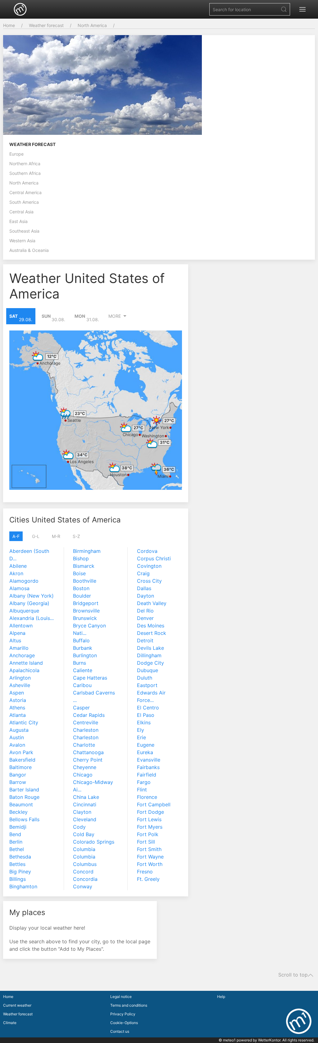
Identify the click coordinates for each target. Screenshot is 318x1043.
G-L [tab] (35, 536)
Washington (153, 435)
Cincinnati (84, 804)
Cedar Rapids (89, 715)
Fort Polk (147, 834)
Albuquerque (24, 611)
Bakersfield (22, 760)
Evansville (148, 760)
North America (92, 25)
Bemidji (17, 827)
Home (9, 25)
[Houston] (114, 467)
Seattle (74, 420)
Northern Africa (24, 163)
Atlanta (17, 715)
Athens (17, 707)
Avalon (17, 745)
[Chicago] (126, 427)
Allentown (21, 625)
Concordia (85, 879)
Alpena (17, 633)
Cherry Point (87, 760)
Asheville (19, 685)
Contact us (119, 1031)
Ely (140, 730)
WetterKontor (269, 1040)
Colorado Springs (93, 842)
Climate (9, 1022)
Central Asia (21, 211)
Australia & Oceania (29, 250)
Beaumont (21, 804)
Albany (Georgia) (29, 603)
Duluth (144, 678)
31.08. (87, 317)
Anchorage (50, 363)
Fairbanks (148, 767)
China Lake (86, 797)
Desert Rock (151, 633)
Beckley (18, 812)
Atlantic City (23, 722)
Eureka (145, 752)
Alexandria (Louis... (31, 618)
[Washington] (152, 443)
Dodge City (150, 663)
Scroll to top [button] (293, 975)
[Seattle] (65, 413)
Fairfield (146, 775)
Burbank (82, 648)
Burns (79, 663)
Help (221, 996)
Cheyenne (84, 767)
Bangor (17, 775)
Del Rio (145, 611)
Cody (79, 827)
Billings (17, 879)
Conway (82, 886)
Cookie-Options (124, 1022)
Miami (163, 476)
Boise (79, 573)
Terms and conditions (128, 1005)
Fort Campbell (153, 804)
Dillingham (149, 655)
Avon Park (21, 752)
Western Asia (22, 240)
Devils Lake (150, 648)
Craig (143, 573)
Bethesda (20, 857)
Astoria (17, 700)
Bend (15, 834)
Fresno (145, 871)
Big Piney (20, 871)
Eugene (145, 745)
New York (159, 427)
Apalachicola (24, 670)
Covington (149, 566)
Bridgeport (85, 603)
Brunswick (85, 618)
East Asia (18, 221)
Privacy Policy (122, 1014)
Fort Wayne (150, 857)
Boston (81, 588)
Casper (81, 707)
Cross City (149, 581)
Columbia (84, 849)
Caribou (82, 685)
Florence (147, 797)
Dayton (145, 596)
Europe (16, 154)
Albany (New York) (31, 596)
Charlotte (84, 745)
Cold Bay (83, 834)
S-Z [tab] (76, 536)
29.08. (20, 317)
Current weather (17, 1005)
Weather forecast (46, 25)
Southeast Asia (24, 231)
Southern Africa (25, 173)
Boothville (84, 581)
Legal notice (121, 996)
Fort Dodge (150, 812)
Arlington (20, 678)
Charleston (85, 730)
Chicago (130, 434)
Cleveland (84, 819)
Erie (141, 737)
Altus (15, 640)
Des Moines (150, 625)
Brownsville (86, 611)
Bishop (81, 558)
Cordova (147, 551)
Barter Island (24, 789)
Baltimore (20, 767)
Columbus (85, 864)
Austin (16, 737)
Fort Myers (149, 827)
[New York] (156, 420)
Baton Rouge (24, 797)
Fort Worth (149, 864)
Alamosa (19, 588)
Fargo (144, 782)
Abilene (18, 566)
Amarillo (19, 648)
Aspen (16, 693)
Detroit (145, 640)
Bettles (17, 864)
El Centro (148, 707)
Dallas (144, 588)
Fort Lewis (149, 819)
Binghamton (23, 886)
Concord (83, 871)
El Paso (145, 715)
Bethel (16, 849)
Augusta (19, 730)
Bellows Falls (24, 819)
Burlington (85, 655)
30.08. (54, 317)
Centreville (85, 722)
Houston (118, 474)
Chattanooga (88, 752)
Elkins (144, 722)
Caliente (82, 670)
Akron (16, 573)
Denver (145, 618)
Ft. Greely (148, 879)
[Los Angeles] (68, 454)
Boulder (82, 596)
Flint (142, 789)
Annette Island (26, 663)
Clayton (82, 812)
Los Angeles (82, 461)
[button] (302, 9)
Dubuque (147, 670)
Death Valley (151, 603)
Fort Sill (146, 842)
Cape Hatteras (90, 678)
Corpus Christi (154, 558)
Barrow (17, 782)
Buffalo (81, 640)
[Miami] (156, 469)
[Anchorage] (37, 356)
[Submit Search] (284, 9)
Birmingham (87, 551)
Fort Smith (149, 849)
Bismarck (83, 566)
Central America (25, 192)
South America (24, 202)
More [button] (114, 316)
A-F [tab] (16, 536)
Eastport (147, 685)
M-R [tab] (56, 536)
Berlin (15, 842)
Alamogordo (24, 581)
